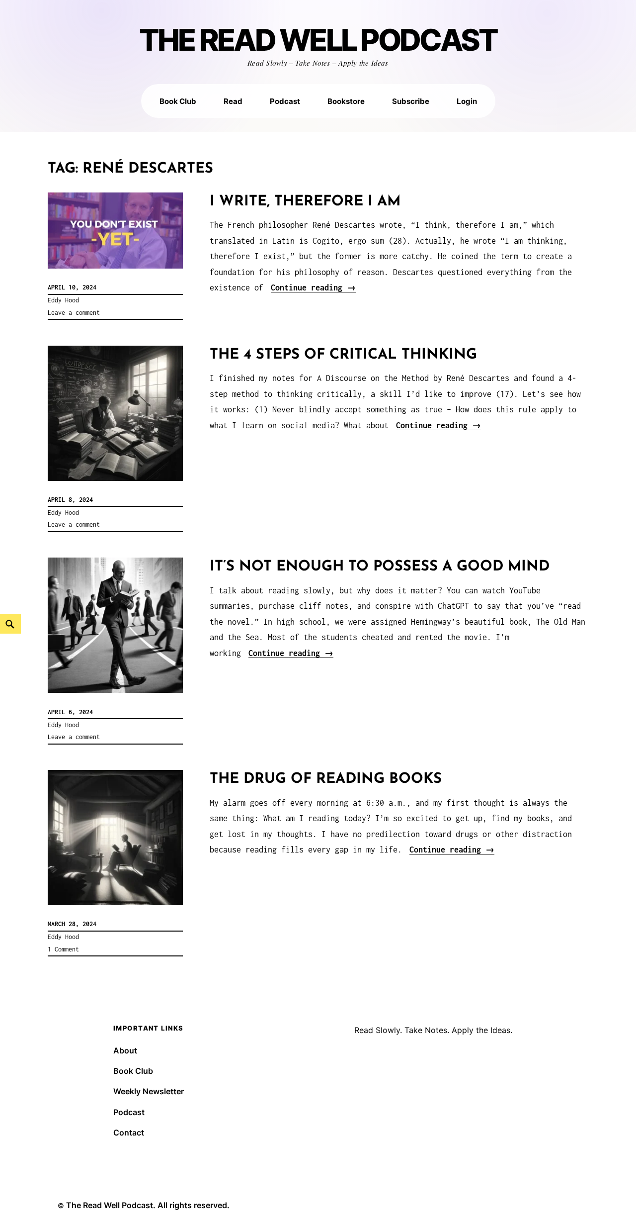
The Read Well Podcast (318, 40)
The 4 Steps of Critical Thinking (343, 355)
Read (233, 101)
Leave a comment (74, 312)
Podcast (285, 101)
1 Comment (63, 949)
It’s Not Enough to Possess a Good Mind (380, 567)
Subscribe (410, 101)
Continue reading (313, 287)
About (125, 1050)
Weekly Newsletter (148, 1091)
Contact (128, 1132)
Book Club (177, 101)
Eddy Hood (63, 300)
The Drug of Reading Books (326, 779)
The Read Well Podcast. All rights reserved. (148, 1205)
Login (467, 101)
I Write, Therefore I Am (305, 201)
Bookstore (346, 101)
